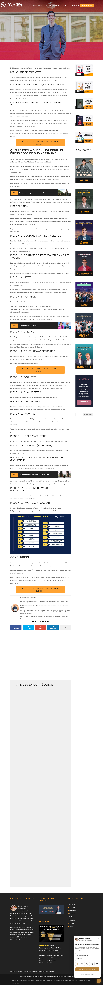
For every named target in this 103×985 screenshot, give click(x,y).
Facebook (72, 904)
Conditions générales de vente (67, 980)
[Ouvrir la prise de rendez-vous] (99, 981)
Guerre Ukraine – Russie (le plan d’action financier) (37, 823)
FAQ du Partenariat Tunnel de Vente (26, 980)
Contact (37, 980)
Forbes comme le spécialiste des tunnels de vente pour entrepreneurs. (22, 920)
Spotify (71, 923)
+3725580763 (15, 980)
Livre (77, 5)
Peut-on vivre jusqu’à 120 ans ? (36, 776)
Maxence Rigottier (23, 916)
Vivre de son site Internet (15, 971)
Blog (34, 5)
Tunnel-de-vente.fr (15, 983)
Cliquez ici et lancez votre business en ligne (39, 667)
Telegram (72, 920)
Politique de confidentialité (46, 980)
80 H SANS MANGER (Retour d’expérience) (33, 872)
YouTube (72, 907)
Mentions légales (56, 980)
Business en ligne (27, 971)
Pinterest (72, 914)
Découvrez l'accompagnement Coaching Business (39, 142)
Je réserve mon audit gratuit (87, 969)
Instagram (72, 910)
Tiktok (71, 926)
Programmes (53, 5)
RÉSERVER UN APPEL (87, 5)
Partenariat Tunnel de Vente (84, 980)
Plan (76, 980)
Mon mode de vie (35, 971)
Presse (73, 5)
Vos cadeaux (64, 5)
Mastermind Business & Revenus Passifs (36, 133)
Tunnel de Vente (43, 5)
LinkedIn (72, 917)
